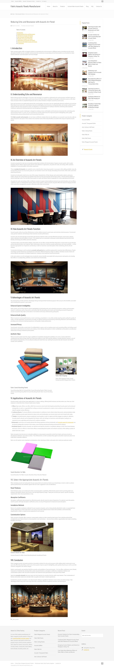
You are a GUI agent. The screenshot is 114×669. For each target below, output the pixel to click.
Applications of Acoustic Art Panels (26, 40)
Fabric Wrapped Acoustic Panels (90, 142)
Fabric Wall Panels (86, 138)
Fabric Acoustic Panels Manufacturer (25, 6)
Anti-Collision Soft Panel (88, 127)
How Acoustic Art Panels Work (24, 37)
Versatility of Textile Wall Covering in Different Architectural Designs (94, 105)
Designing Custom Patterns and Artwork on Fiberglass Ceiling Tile (94, 54)
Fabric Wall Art (85, 134)
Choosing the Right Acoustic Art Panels (27, 42)
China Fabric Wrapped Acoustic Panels (24, 663)
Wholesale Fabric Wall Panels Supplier (44, 663)
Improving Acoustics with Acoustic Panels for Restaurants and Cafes (94, 28)
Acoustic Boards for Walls (18, 552)
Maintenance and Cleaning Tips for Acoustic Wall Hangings (94, 72)
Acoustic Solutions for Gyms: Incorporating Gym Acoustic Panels (94, 36)
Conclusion (21, 43)
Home (12, 1)
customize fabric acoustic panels (21, 638)
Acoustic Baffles (18, 1)
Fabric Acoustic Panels (28, 25)
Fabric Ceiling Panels (87, 131)
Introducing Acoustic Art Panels (25, 36)
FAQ (92, 6)
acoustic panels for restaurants (65, 422)
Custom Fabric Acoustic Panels (75, 6)
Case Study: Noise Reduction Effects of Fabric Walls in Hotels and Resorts (67, 651)
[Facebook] (102, 1)
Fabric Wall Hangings (61, 376)
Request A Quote (88, 149)
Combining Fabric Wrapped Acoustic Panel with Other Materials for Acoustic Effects (68, 640)
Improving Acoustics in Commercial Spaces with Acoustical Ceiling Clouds (94, 90)
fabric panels (16, 619)
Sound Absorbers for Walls (18, 472)
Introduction (20, 32)
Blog (87, 6)
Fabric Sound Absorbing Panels (19, 387)
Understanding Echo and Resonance (26, 34)
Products (62, 6)
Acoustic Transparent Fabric (29, 1)
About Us (55, 6)
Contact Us (38, 1)
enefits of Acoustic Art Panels (25, 39)
